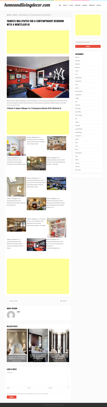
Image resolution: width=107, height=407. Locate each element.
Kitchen (71, 5)
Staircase (77, 163)
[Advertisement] (38, 42)
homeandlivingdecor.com (27, 5)
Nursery (77, 139)
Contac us (99, 5)
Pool (76, 146)
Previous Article (13, 301)
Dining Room (92, 5)
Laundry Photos (79, 129)
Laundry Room (78, 132)
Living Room (77, 5)
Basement (77, 60)
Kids (76, 118)
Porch (76, 149)
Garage (77, 98)
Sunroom (77, 166)
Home (60, 5)
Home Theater (78, 115)
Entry (76, 84)
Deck (76, 74)
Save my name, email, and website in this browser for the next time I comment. (28, 393)
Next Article (63, 301)
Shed (76, 156)
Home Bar (77, 105)
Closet (76, 71)
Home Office (78, 112)
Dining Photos (78, 77)
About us (65, 5)
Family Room (78, 95)
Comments (10, 372)
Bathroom (84, 5)
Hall (76, 101)
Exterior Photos (79, 91)
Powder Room (78, 153)
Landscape (77, 125)
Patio (76, 142)
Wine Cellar (78, 170)
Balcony (77, 57)
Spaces (77, 159)
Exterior (77, 88)
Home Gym (78, 108)
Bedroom (15, 15)
